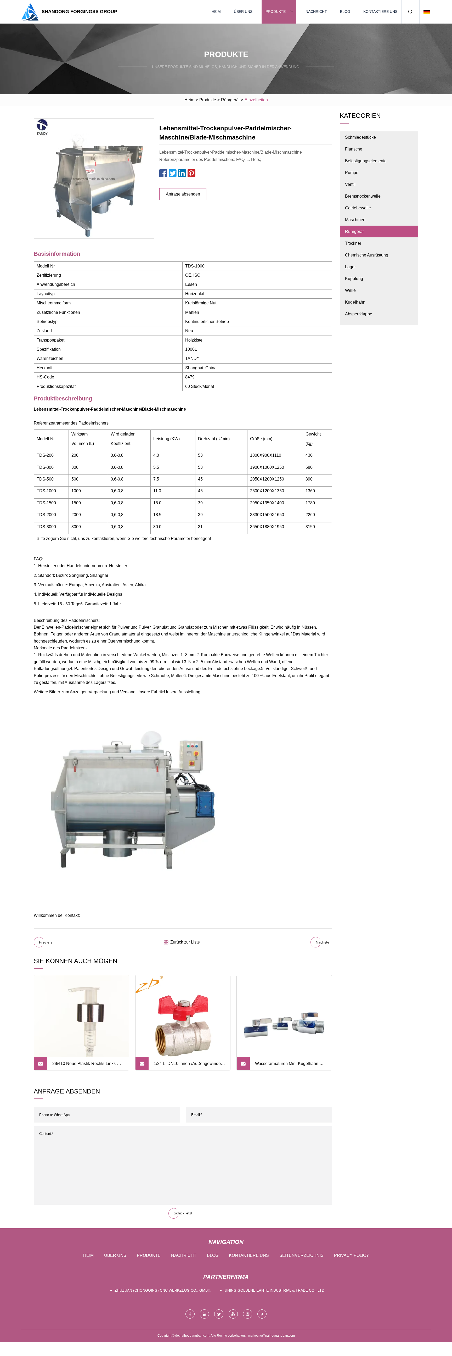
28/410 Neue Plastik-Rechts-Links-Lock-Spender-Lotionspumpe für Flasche (84, 1065)
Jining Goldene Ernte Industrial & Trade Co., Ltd (274, 1290)
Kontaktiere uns (380, 11)
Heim (216, 11)
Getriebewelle (358, 208)
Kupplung (354, 278)
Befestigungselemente (366, 161)
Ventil (350, 184)
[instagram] (247, 1314)
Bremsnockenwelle (363, 196)
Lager (350, 267)
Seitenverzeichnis (301, 1255)
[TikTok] (262, 1314)
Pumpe (351, 172)
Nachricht (316, 11)
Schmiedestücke (360, 137)
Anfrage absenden (183, 194)
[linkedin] (204, 1314)
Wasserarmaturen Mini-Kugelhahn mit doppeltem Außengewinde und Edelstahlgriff (290, 1065)
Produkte (275, 11)
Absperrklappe (358, 314)
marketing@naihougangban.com (271, 1335)
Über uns (243, 11)
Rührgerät (230, 100)
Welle (350, 290)
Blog (345, 11)
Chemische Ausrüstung (366, 255)
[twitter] (218, 1314)
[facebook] (190, 1314)
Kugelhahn (355, 302)
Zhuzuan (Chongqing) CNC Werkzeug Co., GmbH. (163, 1290)
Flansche (353, 149)
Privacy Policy (351, 1255)
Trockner (353, 243)
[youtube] (233, 1314)
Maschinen (355, 219)
